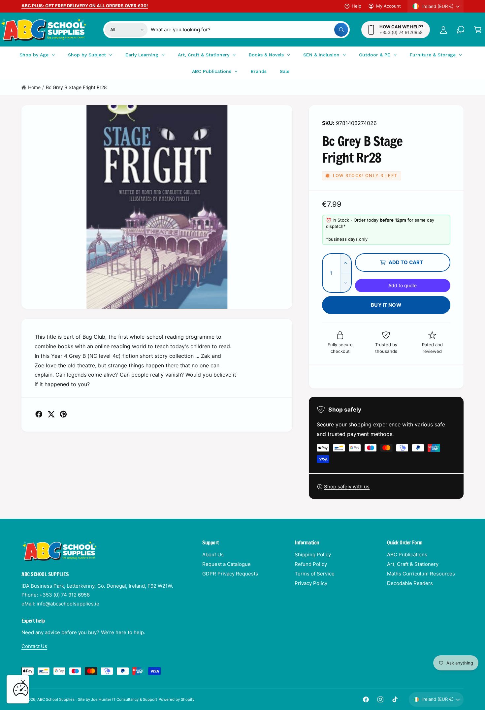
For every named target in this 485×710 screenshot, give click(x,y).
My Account (388, 6)
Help (356, 6)
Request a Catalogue (226, 564)
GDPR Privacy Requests (230, 574)
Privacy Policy (311, 583)
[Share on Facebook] (39, 414)
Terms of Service (315, 574)
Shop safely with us (347, 486)
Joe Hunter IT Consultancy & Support (124, 699)
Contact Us (34, 646)
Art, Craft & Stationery (412, 564)
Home (34, 87)
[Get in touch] (460, 29)
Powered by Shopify (176, 699)
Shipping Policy (313, 554)
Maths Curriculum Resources (421, 574)
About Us (213, 554)
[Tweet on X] (51, 414)
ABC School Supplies (56, 699)
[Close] (22, 682)
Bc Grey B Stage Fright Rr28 (76, 87)
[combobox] (249, 29)
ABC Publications (407, 554)
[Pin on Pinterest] (63, 414)
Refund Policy (311, 564)
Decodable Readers (410, 583)
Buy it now (386, 305)
